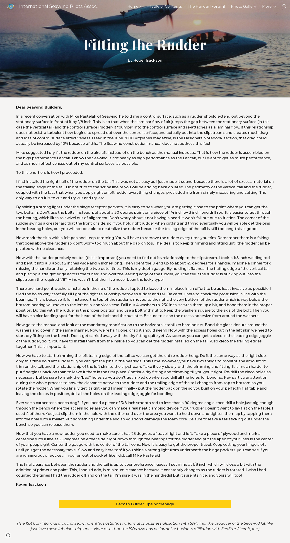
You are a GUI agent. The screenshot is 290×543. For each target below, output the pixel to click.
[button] (284, 6)
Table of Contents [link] (165, 6)
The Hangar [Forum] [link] (206, 6)
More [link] (267, 6)
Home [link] (132, 6)
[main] (145, 48)
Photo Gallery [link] (243, 6)
